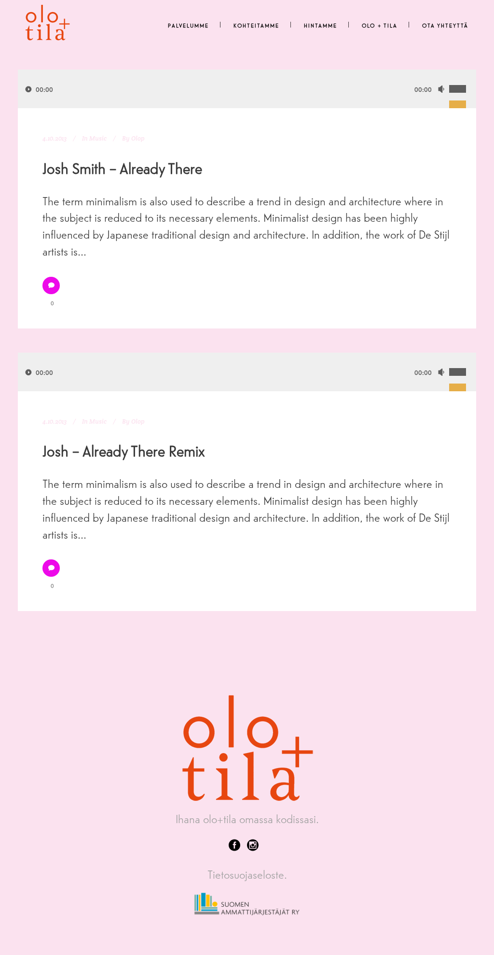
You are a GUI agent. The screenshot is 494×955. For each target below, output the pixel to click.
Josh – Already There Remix (123, 450)
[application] (247, 89)
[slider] (462, 78)
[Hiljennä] (441, 89)
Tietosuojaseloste (245, 874)
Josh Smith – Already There (122, 167)
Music (98, 138)
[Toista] (28, 89)
